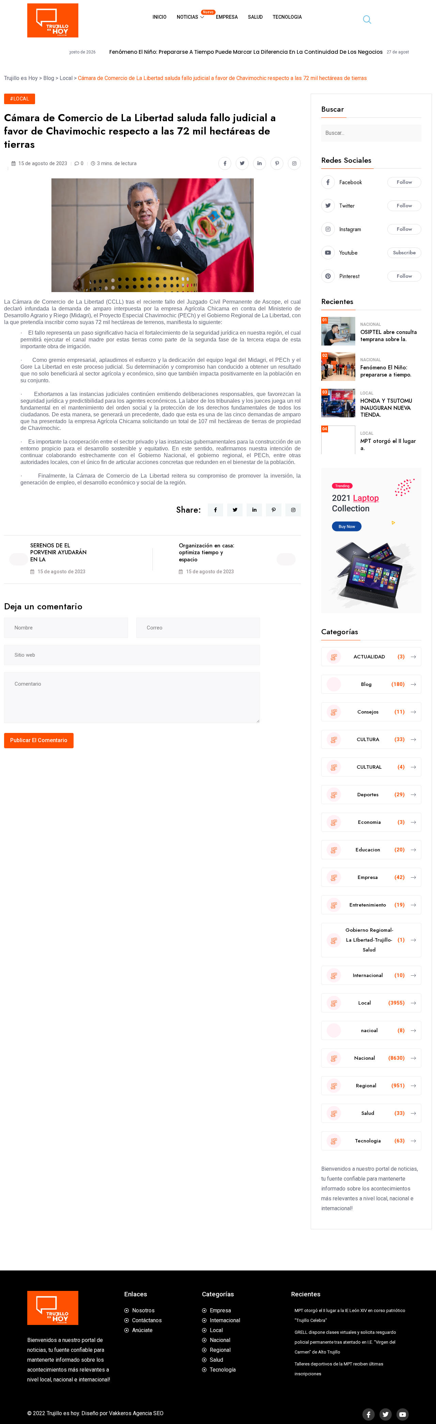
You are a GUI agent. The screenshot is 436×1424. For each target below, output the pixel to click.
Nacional (370, 324)
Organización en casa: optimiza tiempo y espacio (206, 553)
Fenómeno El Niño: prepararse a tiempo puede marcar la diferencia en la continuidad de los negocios (206, 52)
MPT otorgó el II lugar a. (388, 444)
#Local (19, 98)
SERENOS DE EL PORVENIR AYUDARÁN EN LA (58, 553)
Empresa (227, 17)
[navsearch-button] (364, 20)
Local (366, 393)
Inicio (160, 17)
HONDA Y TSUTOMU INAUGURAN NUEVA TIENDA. (386, 408)
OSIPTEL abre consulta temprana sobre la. (388, 335)
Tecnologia (287, 17)
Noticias (194, 15)
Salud (255, 17)
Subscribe (404, 252)
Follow (404, 182)
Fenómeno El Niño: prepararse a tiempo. (385, 371)
